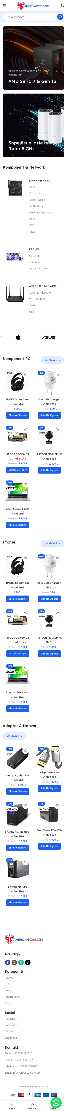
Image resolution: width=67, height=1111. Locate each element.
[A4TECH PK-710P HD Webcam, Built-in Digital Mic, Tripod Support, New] (49, 437)
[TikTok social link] (28, 962)
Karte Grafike (37, 200)
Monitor (10, 990)
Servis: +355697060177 (19, 1060)
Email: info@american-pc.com (23, 1072)
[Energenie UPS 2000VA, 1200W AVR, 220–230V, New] (18, 870)
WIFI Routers (37, 299)
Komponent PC (39, 180)
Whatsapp (11, 1038)
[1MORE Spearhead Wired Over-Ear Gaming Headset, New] (18, 383)
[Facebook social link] (7, 962)
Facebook (11, 1025)
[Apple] (18, 337)
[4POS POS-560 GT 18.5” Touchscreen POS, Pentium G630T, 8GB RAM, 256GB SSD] (18, 437)
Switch (33, 305)
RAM (32, 219)
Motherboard (37, 206)
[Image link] (24, 939)
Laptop (9, 977)
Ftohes (34, 249)
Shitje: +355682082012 (18, 1053)
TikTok (9, 1031)
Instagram (11, 1018)
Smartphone (12, 997)
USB (31, 311)
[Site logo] (33, 5)
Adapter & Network (43, 286)
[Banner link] (33, 58)
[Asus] (49, 337)
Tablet (8, 1003)
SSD (31, 225)
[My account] (62, 5)
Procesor (34, 193)
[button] (17, 415)
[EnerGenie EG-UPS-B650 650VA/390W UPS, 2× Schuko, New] (49, 813)
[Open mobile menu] (4, 5)
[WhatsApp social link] (21, 962)
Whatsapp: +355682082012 (21, 1066)
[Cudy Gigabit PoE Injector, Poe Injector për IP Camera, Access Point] (18, 759)
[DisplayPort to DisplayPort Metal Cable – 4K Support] (49, 757)
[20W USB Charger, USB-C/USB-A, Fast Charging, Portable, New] (49, 383)
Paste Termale (38, 268)
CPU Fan (34, 255)
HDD (32, 232)
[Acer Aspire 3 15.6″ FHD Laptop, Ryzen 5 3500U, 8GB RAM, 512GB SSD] (18, 492)
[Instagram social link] (14, 962)
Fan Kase (34, 262)
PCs (7, 984)
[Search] (60, 17)
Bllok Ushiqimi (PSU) (41, 212)
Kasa (32, 187)
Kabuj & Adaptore (40, 292)
